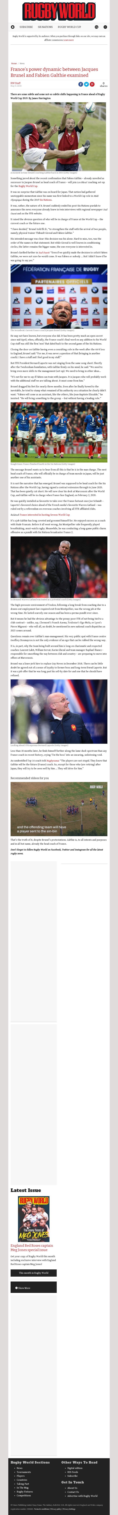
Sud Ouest (44, 252)
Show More (24, 1288)
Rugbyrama (53, 760)
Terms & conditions (41, 1509)
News (22, 63)
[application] (59, 809)
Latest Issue (26, 1190)
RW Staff (15, 83)
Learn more (69, 40)
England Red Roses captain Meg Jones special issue (32, 1248)
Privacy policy (56, 1509)
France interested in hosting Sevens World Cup (45, 514)
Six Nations (46, 200)
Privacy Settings (69, 1509)
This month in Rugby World (33, 1273)
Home (14, 63)
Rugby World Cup (28, 186)
